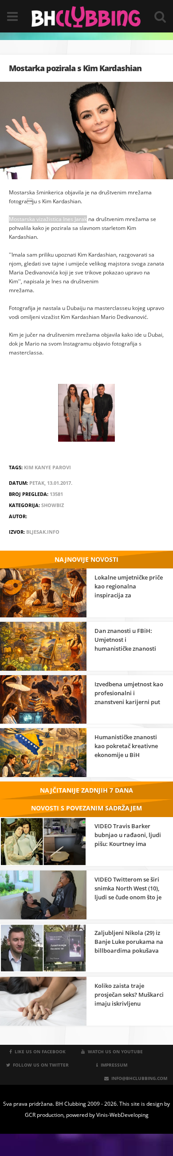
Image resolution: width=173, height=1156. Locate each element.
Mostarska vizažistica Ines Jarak (48, 219)
